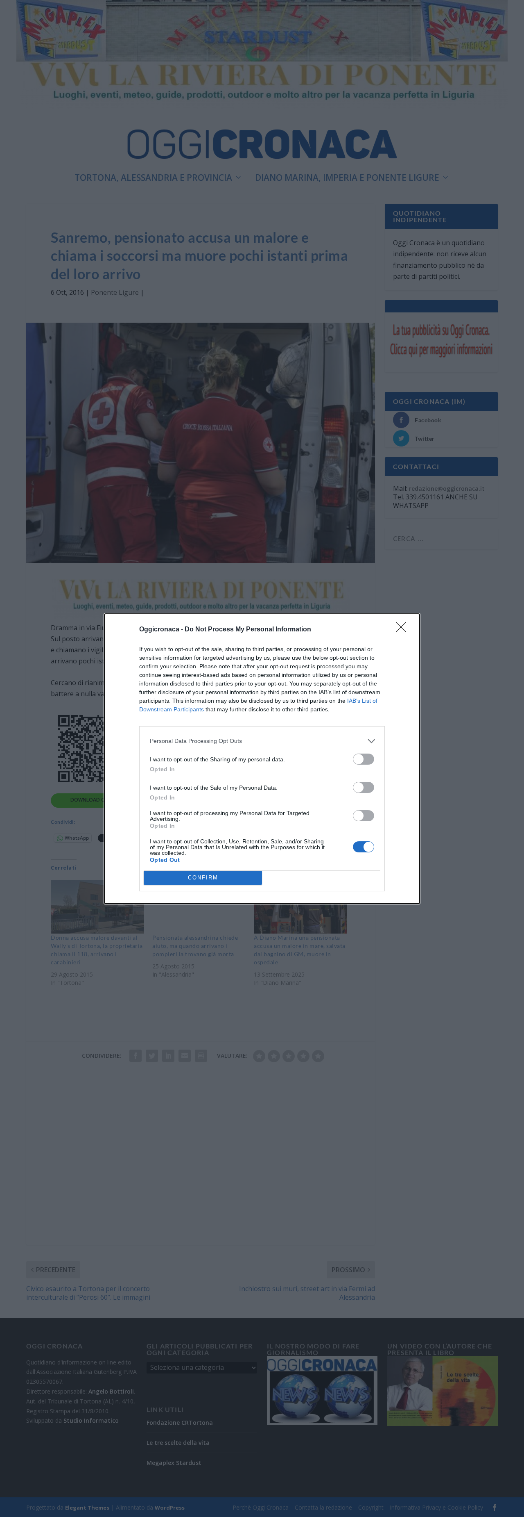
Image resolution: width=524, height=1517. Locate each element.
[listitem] (262, 741)
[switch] (363, 759)
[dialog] (262, 759)
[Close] (403, 630)
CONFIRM (203, 878)
